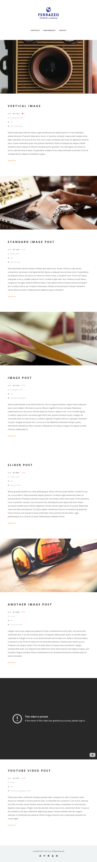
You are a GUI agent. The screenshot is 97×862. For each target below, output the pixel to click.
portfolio (13, 262)
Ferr (11, 122)
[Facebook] (48, 856)
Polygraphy (14, 118)
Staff (21, 390)
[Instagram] (44, 856)
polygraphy (19, 126)
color (12, 126)
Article (12, 254)
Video (21, 118)
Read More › (12, 160)
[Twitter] (52, 856)
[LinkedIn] (57, 856)
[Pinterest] (40, 856)
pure (19, 262)
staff (20, 624)
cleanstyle (14, 398)
